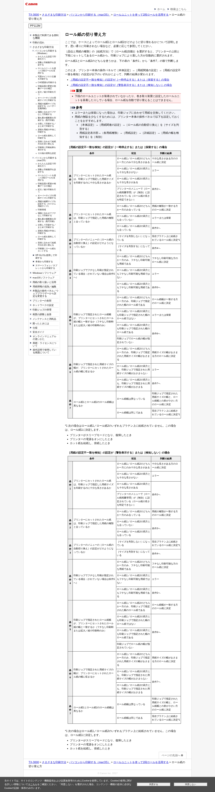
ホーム (161, 9)
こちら (33, 784)
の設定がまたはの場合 (119, 79)
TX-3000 (34, 14)
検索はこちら (178, 9)
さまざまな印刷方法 (54, 14)
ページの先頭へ (171, 755)
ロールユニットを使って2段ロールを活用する (141, 14)
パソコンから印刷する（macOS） (89, 14)
